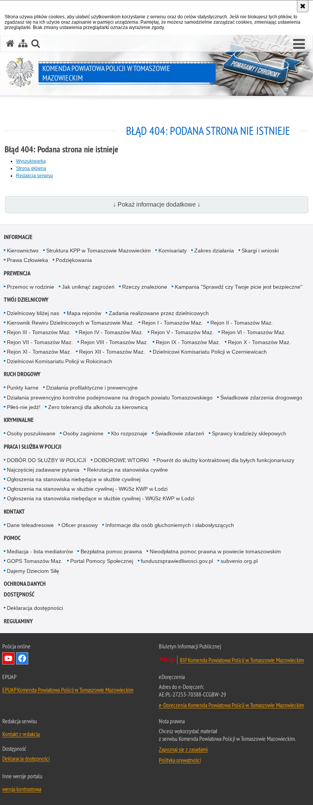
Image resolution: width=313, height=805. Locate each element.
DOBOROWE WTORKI (121, 460)
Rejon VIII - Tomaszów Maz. (114, 342)
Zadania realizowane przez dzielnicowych (159, 313)
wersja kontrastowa (21, 789)
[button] (299, 44)
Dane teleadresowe (30, 525)
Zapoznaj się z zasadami (183, 749)
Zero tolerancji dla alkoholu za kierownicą (98, 407)
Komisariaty (172, 250)
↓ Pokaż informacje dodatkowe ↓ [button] (156, 204)
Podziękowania (74, 260)
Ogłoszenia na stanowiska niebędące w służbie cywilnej (73, 479)
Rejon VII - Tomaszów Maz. (40, 342)
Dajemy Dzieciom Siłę (33, 571)
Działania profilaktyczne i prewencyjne (92, 388)
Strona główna (31, 168)
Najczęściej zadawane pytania (43, 470)
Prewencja (17, 273)
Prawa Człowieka (27, 260)
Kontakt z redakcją (21, 734)
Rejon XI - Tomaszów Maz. (39, 352)
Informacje (18, 237)
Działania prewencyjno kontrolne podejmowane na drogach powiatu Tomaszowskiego (110, 397)
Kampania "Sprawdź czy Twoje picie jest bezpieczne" (238, 287)
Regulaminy (18, 621)
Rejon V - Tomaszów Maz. (182, 332)
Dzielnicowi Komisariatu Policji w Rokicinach (59, 361)
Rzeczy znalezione (144, 287)
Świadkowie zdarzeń (179, 433)
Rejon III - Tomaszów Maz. (39, 332)
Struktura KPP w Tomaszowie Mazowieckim (98, 250)
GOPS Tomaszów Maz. (35, 561)
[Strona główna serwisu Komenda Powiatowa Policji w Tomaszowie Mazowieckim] (10, 43)
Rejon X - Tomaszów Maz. (259, 342)
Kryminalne (19, 420)
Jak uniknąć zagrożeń (88, 287)
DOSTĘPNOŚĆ (19, 594)
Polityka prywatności (180, 760)
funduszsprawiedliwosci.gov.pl (177, 561)
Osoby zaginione (83, 433)
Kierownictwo (23, 250)
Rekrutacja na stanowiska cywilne (127, 470)
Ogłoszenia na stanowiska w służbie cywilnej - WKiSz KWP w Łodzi (87, 489)
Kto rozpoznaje (129, 433)
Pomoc (12, 538)
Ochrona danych (25, 584)
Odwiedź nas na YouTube (8, 658)
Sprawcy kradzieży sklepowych (249, 433)
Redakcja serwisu (34, 175)
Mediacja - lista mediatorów (40, 551)
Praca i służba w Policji (32, 447)
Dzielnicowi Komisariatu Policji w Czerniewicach (210, 352)
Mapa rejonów (84, 313)
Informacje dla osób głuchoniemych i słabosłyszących (169, 525)
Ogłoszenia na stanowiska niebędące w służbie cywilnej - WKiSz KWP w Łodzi (100, 498)
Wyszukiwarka (31, 161)
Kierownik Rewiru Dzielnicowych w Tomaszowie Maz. (70, 323)
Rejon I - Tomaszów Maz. (172, 323)
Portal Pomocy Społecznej (101, 561)
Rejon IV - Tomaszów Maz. (111, 332)
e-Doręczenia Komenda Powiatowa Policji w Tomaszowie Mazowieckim (231, 705)
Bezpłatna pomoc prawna (111, 551)
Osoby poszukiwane (31, 433)
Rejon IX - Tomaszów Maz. (188, 342)
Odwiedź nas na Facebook (22, 658)
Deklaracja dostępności (35, 608)
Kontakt (14, 512)
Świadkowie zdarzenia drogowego (261, 397)
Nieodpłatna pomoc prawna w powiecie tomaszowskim (215, 551)
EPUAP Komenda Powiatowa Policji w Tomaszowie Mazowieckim (67, 689)
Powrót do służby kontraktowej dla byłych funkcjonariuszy (225, 460)
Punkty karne (23, 388)
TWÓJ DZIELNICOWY (26, 300)
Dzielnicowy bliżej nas (33, 313)
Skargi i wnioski (260, 250)
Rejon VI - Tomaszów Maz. (253, 332)
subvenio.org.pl (239, 561)
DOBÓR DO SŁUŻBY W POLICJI (46, 460)
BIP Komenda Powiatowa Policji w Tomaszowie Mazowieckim (242, 660)
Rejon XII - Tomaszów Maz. (112, 352)
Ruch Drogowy (22, 374)
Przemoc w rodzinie (30, 287)
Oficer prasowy (79, 525)
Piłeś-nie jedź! (23, 407)
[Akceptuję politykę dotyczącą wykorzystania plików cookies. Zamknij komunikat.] (302, 6)
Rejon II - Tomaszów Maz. (241, 323)
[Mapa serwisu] (22, 43)
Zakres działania (214, 250)
